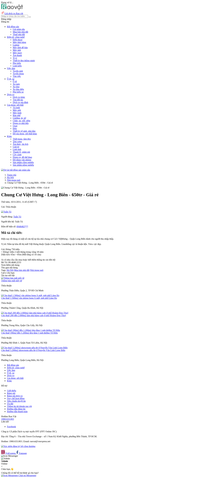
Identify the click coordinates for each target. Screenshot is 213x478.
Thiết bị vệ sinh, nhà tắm (24, 131)
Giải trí (16, 147)
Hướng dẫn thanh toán (17, 411)
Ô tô (15, 81)
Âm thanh (17, 55)
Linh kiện (17, 66)
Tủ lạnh (16, 107)
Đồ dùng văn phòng (22, 160)
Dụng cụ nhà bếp (21, 123)
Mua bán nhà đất (20, 32)
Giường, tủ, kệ (19, 118)
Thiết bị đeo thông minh (24, 60)
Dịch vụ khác (19, 97)
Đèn (15, 128)
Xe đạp (16, 86)
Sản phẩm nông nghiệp (23, 165)
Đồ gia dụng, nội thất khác (25, 133)
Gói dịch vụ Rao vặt (13, 13)
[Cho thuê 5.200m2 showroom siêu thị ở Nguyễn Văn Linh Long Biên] (34, 347)
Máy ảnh (17, 50)
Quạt (15, 126)
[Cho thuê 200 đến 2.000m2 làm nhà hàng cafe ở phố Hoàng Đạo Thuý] (34, 313)
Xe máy (16, 84)
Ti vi (15, 58)
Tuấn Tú (17, 216)
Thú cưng (17, 141)
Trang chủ (11, 175)
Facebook (11, 426)
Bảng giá (11, 393)
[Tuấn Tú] (6, 211)
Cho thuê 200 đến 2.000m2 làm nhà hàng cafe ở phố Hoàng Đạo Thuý (33, 315)
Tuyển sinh (18, 71)
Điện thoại (17, 39)
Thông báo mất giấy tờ (11, 280)
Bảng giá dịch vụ (15, 396)
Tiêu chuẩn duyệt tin (16, 401)
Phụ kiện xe (18, 92)
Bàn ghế (16, 115)
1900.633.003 (7, 419)
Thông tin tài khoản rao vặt (19, 406)
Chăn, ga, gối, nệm (21, 120)
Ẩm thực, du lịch (20, 144)
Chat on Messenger (27, 475)
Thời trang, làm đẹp (22, 139)
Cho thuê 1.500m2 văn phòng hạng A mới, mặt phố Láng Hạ (29, 298)
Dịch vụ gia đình (20, 102)
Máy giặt (17, 110)
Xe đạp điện (18, 89)
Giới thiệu (11, 390)
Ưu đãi (10, 403)
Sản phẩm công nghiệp (23, 162)
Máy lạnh (17, 113)
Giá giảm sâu (19, 29)
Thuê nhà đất (19, 34)
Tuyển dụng (18, 73)
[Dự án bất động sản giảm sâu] (15, 170)
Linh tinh (17, 149)
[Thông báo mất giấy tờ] (12, 278)
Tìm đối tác (18, 100)
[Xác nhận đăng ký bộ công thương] (18, 446)
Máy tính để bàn (20, 47)
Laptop (16, 45)
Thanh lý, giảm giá (21, 152)
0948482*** (22, 226)
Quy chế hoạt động (15, 398)
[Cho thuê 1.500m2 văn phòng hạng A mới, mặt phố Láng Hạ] (30, 295)
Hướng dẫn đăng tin (16, 409)
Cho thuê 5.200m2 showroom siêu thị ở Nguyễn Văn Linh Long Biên (33, 350)
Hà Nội (10, 177)
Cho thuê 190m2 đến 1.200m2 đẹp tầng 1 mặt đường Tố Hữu (29, 333)
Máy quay (17, 52)
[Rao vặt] (12, 9)
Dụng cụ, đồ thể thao (22, 157)
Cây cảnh (17, 154)
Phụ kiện (17, 63)
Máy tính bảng (19, 42)
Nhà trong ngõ (13, 180)
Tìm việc (17, 76)
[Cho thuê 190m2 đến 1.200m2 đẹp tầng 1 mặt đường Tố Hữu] (30, 330)
